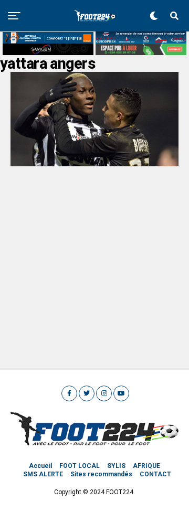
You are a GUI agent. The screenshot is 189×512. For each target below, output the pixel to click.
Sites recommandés (101, 474)
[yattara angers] (94, 163)
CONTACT (155, 474)
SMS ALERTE (43, 474)
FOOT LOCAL (79, 466)
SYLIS (116, 466)
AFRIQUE (146, 466)
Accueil (40, 466)
